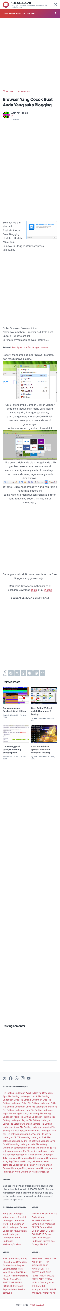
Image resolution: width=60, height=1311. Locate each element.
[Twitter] (4, 1078)
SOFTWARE (9, 1282)
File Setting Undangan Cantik (23, 1096)
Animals (44, 1213)
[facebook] (11, 673)
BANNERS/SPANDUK (42, 1220)
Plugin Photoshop (19, 1275)
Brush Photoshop (46, 1223)
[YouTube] (28, 1078)
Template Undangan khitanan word (31, 1161)
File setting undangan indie (22, 1144)
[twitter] (17, 673)
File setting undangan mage (38, 1147)
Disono (48, 589)
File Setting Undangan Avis (16, 1093)
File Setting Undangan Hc (44, 1106)
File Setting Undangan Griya (17, 1106)
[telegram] (30, 673)
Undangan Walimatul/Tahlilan (34, 1171)
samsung (7, 1292)
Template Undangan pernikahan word (22, 1164)
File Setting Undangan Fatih (42, 1103)
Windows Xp (49, 1292)
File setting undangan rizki (16, 1154)
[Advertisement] (30, 54)
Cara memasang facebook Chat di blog (14, 709)
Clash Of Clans (47, 1230)
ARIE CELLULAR (20, 2)
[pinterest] (36, 673)
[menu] (6, 5)
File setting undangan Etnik (33, 1137)
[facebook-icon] (10, 1078)
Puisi (18, 1279)
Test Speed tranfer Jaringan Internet (30, 347)
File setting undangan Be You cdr (24, 1134)
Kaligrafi (13, 1268)
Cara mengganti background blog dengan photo (12, 749)
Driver (46, 1241)
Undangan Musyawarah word (26, 1168)
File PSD (44, 1244)
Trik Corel (37, 1286)
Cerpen (36, 1230)
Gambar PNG (10, 1265)
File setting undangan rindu (40, 1151)
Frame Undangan (18, 1262)
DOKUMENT (38, 1234)
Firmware (16, 1258)
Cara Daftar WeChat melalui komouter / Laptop (41, 711)
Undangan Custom (18, 1227)
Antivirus (52, 1213)
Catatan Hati (46, 1227)
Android (36, 1213)
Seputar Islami (10, 1289)
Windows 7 (37, 1292)
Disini (34, 589)
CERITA (36, 1227)
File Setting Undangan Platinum (36, 1116)
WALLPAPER (50, 1289)
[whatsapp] (23, 673)
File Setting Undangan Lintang (24, 1113)
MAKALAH (21, 1272)
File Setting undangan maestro (35, 1127)
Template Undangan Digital (22, 1158)
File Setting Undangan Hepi (17, 1110)
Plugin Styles (9, 1279)
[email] (42, 673)
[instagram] (22, 1078)
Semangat (17, 1286)
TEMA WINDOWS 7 (42, 1258)
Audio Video (38, 1217)
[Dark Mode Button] (55, 4)
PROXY (7, 1275)
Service (21, 1289)
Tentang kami (47, 1282)
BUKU (35, 1223)
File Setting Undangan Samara (25, 1123)
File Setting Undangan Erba (34, 1099)
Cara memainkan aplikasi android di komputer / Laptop (40, 749)
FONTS (7, 1258)
